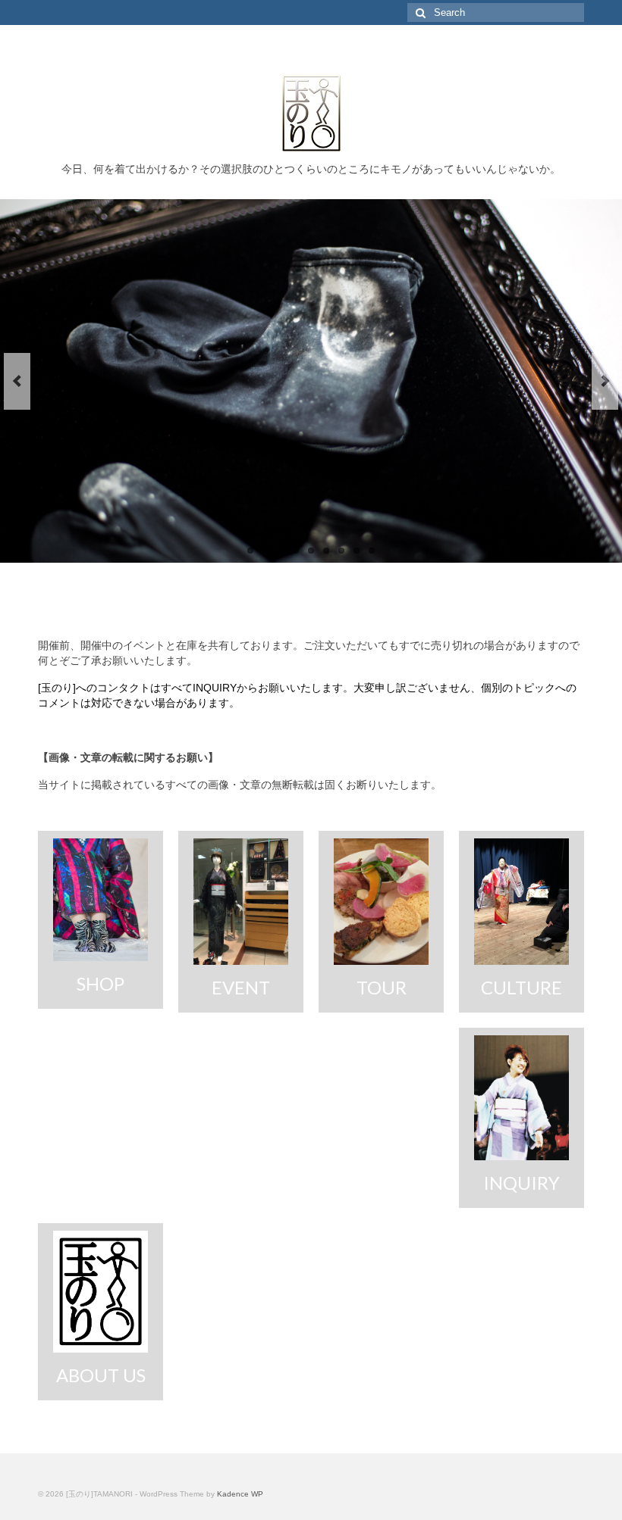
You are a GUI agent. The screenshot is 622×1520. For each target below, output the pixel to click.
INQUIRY (215, 688)
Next (605, 381)
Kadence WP (240, 1494)
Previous (17, 381)
